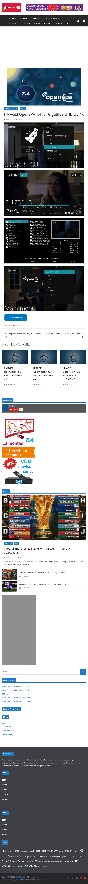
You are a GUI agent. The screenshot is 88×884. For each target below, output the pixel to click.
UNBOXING (48, 24)
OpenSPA (14, 861)
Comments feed (8, 731)
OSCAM (5, 785)
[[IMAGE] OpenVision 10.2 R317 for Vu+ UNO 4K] (15, 352)
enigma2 (76, 850)
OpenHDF (78, 857)
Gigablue (29, 856)
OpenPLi (6, 861)
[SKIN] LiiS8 (6, 694)
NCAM (4, 790)
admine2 (20, 120)
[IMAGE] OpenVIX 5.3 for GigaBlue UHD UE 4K (64, 335)
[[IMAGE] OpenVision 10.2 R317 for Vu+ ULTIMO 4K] (73, 352)
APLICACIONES (51, 18)
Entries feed (6, 727)
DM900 (36, 851)
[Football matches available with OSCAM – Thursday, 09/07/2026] (44, 517)
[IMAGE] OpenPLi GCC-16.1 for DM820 (16, 686)
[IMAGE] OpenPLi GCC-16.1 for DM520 (16, 690)
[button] (15, 18)
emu (67, 850)
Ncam (51, 857)
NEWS (11, 18)
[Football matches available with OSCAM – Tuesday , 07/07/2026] (9, 574)
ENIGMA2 (23, 18)
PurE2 (48, 861)
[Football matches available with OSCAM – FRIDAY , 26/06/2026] (9, 586)
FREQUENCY (8, 543)
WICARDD (5, 799)
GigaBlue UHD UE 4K (11, 108)
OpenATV (65, 856)
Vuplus (33, 865)
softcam (63, 861)
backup (7, 851)
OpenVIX (31, 861)
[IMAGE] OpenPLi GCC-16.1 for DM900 (16, 701)
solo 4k (70, 861)
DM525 (26, 851)
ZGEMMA (45, 866)
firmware (13, 856)
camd (16, 850)
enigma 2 (4, 857)
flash (21, 856)
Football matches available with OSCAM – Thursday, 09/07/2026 (37, 551)
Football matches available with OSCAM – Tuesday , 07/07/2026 (43, 573)
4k (3, 850)
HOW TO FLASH (62, 24)
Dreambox (51, 850)
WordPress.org (7, 734)
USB (19, 866)
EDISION (61, 851)
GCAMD (5, 794)
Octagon (56, 856)
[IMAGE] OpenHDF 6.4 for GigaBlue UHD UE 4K (24, 335)
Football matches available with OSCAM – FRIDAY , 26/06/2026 (42, 584)
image (41, 856)
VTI (22, 866)
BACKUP (27, 24)
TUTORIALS (13, 24)
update (6, 865)
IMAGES (36, 18)
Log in (4, 723)
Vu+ (25, 865)
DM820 (31, 851)
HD (34, 856)
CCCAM (4, 780)
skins (56, 861)
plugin (44, 861)
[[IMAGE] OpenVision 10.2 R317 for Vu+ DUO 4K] (44, 352)
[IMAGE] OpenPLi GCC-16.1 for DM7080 (17, 698)
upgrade (13, 866)
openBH (72, 857)
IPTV (35, 24)
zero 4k (39, 866)
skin (52, 861)
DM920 (42, 851)
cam (11, 851)
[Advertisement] (44, 51)
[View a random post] (83, 21)
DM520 (21, 851)
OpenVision (23, 861)
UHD (76, 861)
